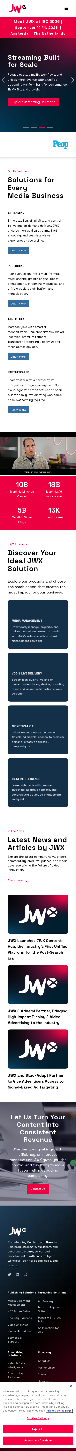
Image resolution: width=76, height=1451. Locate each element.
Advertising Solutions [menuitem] (16, 1354)
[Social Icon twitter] (10, 1274)
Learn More (18, 410)
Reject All (38, 1429)
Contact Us (38, 1189)
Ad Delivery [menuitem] (45, 1301)
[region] (38, 1415)
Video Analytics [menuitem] (18, 1325)
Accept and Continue (38, 1440)
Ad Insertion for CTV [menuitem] (48, 1330)
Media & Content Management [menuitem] (19, 1302)
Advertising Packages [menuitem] (15, 1375)
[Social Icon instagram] (24, 1274)
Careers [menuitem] (43, 1374)
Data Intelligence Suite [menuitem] (49, 1309)
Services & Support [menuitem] (15, 1339)
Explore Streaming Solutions (33, 102)
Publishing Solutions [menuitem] (22, 1292)
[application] (38, 453)
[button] (26, 127)
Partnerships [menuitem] (46, 1367)
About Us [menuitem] (44, 1361)
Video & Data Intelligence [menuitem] (16, 1365)
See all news (15, 880)
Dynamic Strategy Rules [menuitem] (50, 1319)
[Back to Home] (17, 8)
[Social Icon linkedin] (17, 1274)
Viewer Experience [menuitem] (20, 1331)
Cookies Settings (38, 1418)
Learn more (18, 250)
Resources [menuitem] (45, 1381)
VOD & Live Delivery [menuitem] (20, 1311)
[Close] (70, 1386)
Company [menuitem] (44, 1352)
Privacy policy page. (59, 1410)
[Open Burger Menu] (66, 8)
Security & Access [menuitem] (20, 1318)
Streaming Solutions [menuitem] (52, 1292)
